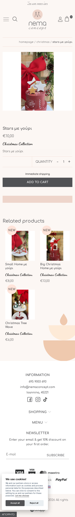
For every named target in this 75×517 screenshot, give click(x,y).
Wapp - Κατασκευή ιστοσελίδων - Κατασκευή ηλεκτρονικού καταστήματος (37, 510)
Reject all (34, 503)
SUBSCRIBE (56, 455)
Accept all (15, 503)
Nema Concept (37, 19)
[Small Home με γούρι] (20, 258)
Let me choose (22, 496)
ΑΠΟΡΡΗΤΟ (8, 514)
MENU (37, 422)
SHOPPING (38, 412)
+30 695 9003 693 (37, 3)
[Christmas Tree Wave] (20, 316)
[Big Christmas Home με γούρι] (55, 258)
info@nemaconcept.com (37, 387)
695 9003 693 (37, 381)
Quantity (44, 161)
